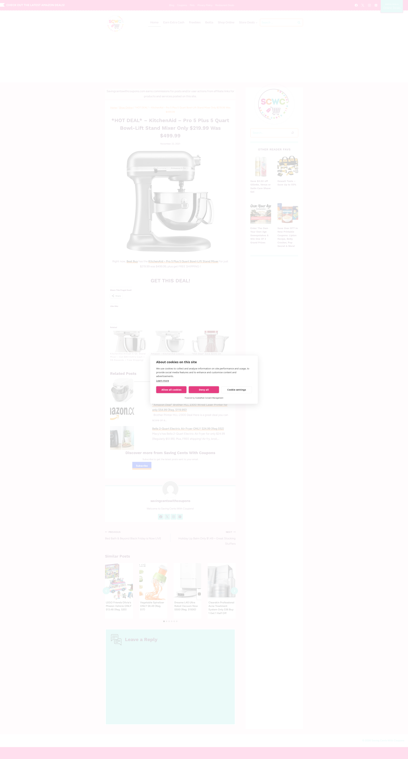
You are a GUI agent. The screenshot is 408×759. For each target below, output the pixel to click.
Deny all (204, 389)
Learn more (162, 380)
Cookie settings (236, 389)
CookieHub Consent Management (209, 398)
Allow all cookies (171, 389)
